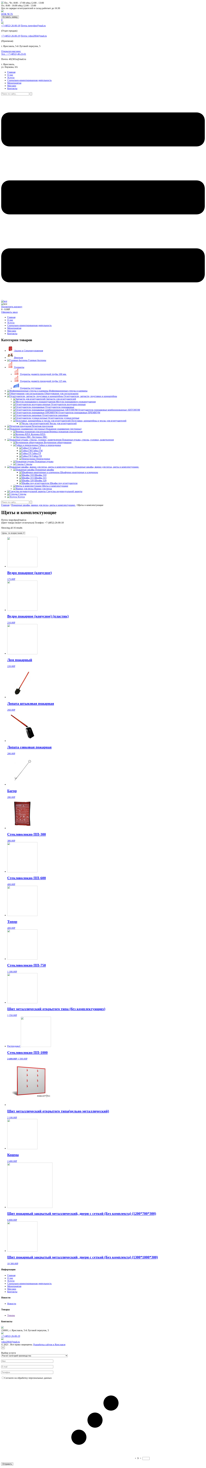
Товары (11, 1315)
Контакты (12, 88)
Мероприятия (14, 83)
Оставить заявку (10, 17)
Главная (11, 72)
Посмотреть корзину (11, 306)
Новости (11, 1303)
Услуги (10, 77)
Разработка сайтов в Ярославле (49, 1344)
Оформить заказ (9, 312)
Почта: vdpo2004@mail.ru (34, 36)
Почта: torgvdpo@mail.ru (33, 25)
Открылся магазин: (11, 51)
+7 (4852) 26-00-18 (10, 25)
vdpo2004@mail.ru (10, 1342)
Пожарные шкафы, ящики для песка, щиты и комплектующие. (43, 505)
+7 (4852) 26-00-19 (10, 36)
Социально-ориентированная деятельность (29, 80)
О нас (10, 75)
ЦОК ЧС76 (7, 14)
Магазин (11, 85)
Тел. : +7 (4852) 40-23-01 (13, 54)
